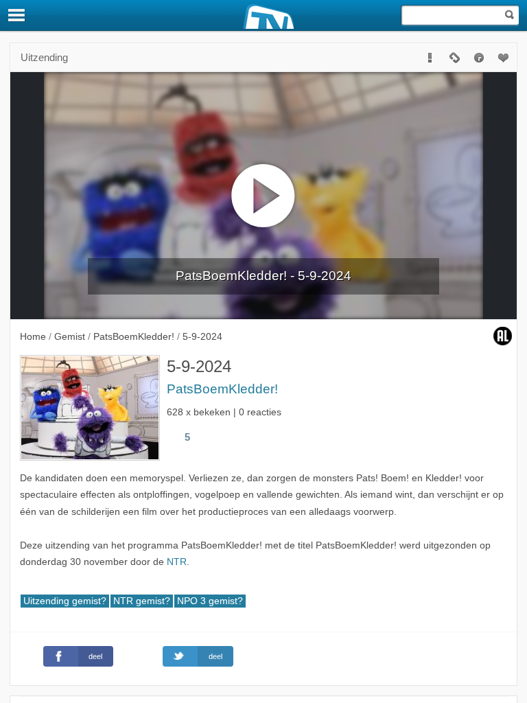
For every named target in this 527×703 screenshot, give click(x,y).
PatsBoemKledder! (222, 389)
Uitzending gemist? (64, 601)
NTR (177, 562)
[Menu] (17, 15)
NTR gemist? (141, 601)
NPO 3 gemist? (210, 601)
